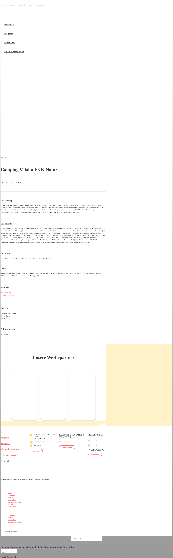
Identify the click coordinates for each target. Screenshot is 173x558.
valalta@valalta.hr (7, 295)
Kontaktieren (36, 451)
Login (3, 554)
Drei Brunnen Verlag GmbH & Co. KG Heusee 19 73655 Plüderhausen (44, 436)
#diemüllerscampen (10, 449)
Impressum (38, 479)
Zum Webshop (95, 454)
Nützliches (5, 443)
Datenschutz (45, 479)
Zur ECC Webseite (67, 447)
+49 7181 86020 (38, 445)
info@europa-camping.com (41, 441)
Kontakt (31, 479)
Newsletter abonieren (9, 455)
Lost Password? (9, 554)
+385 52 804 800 (7, 292)
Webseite (4, 298)
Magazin (5, 438)
